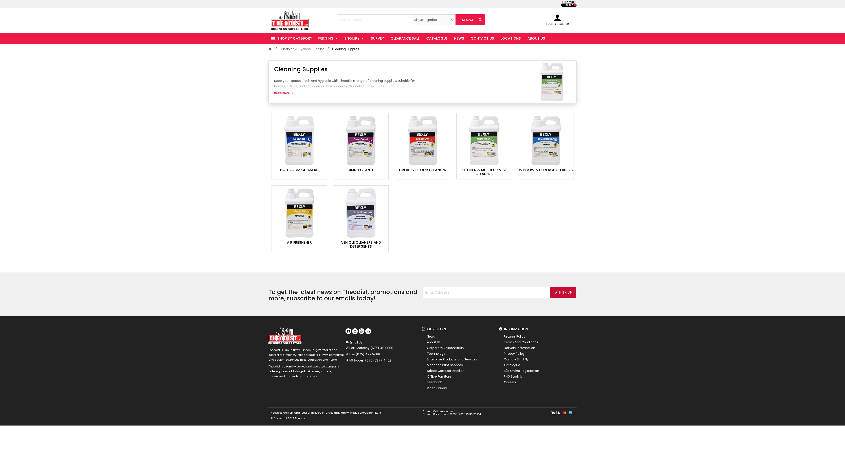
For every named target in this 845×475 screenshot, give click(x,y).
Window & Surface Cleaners (546, 170)
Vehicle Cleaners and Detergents (361, 245)
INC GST (575, 5)
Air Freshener (299, 243)
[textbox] (374, 20)
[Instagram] (355, 331)
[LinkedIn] (368, 331)
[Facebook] (348, 331)
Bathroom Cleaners (299, 170)
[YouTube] (361, 331)
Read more (282, 93)
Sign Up (565, 292)
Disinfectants (361, 170)
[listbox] (433, 19)
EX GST (569, 5)
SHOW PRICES (569, 2)
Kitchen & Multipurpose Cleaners (484, 172)
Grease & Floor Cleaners (422, 170)
